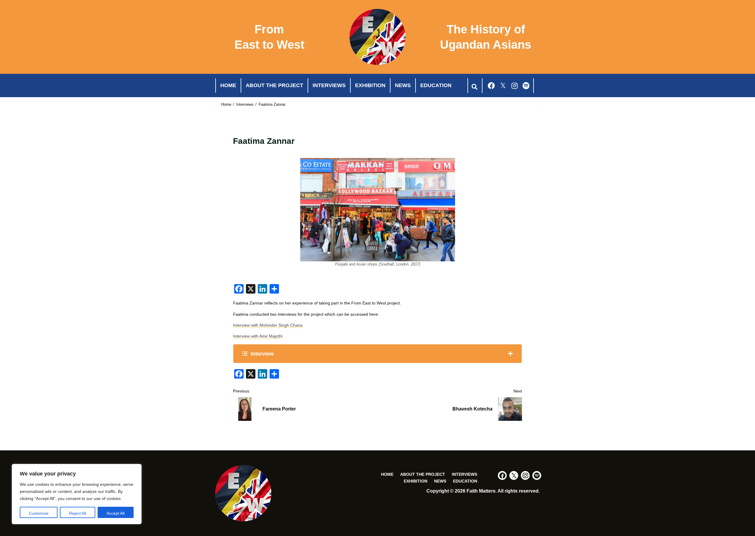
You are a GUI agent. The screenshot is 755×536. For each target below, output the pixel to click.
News (403, 85)
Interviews (329, 85)
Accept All (115, 513)
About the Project (274, 85)
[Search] (474, 85)
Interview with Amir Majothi (258, 336)
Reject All (77, 513)
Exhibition (370, 85)
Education (436, 85)
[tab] (377, 353)
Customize (39, 513)
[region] (77, 494)
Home (228, 85)
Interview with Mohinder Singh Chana (268, 325)
